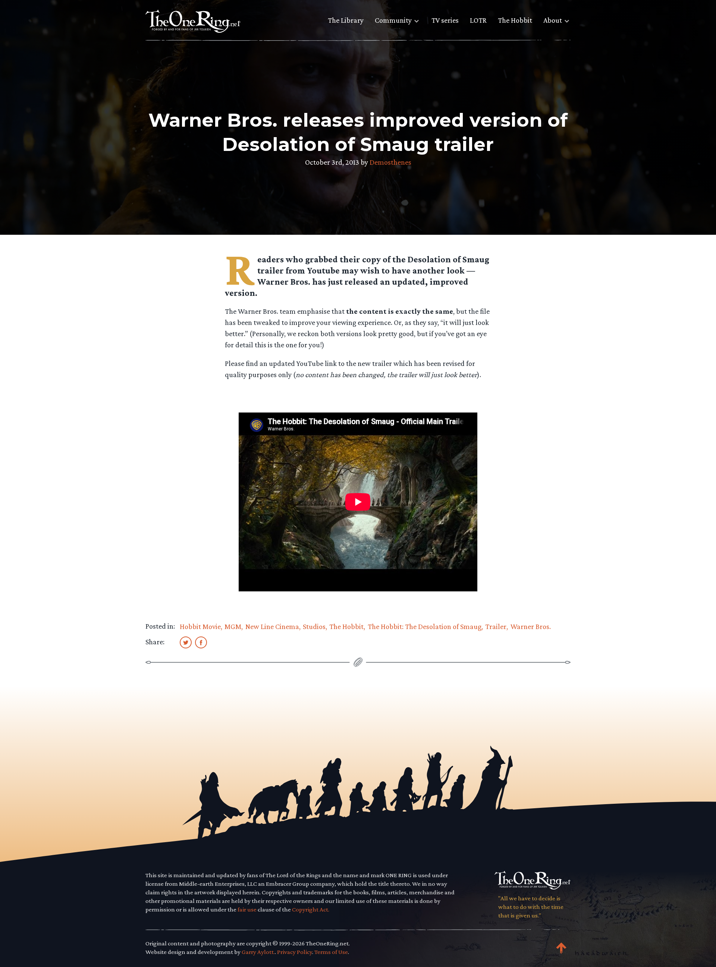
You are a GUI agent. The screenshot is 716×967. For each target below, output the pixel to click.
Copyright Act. (310, 909)
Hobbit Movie (200, 626)
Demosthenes (390, 162)
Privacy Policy (294, 951)
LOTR (478, 20)
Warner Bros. (531, 626)
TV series (445, 20)
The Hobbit (515, 20)
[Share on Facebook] (201, 642)
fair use (247, 909)
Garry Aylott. (258, 951)
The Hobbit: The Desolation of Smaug (424, 626)
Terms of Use (331, 951)
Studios (314, 626)
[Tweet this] (186, 642)
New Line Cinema (272, 626)
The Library (346, 20)
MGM (232, 626)
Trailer (495, 626)
